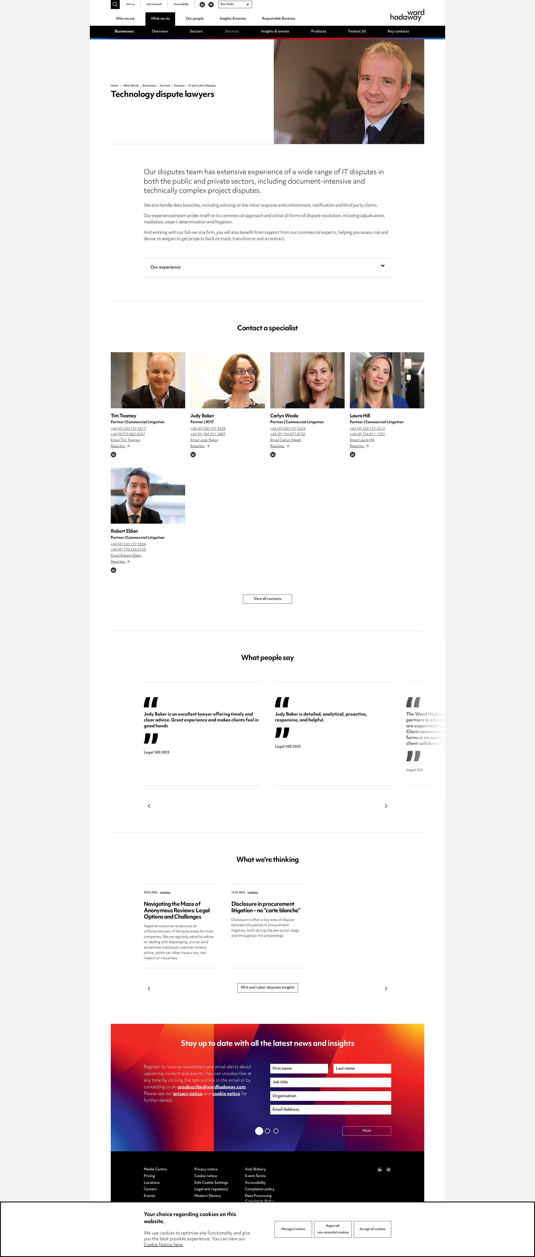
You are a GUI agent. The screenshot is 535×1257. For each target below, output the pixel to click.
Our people (195, 18)
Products (318, 31)
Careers (150, 1189)
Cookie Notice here (163, 1245)
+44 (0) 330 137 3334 (287, 429)
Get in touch (154, 4)
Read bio (118, 446)
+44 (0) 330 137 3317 (128, 429)
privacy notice (188, 1094)
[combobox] (235, 4)
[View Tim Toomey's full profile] (148, 380)
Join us (130, 4)
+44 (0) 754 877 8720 (287, 434)
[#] (115, 4)
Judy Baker (202, 416)
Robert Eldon (124, 531)
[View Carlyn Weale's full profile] (307, 380)
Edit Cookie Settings (211, 1182)
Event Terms (255, 1176)
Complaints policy (259, 1189)
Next (386, 806)
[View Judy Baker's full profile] (227, 380)
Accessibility (181, 4)
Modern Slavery (207, 1196)
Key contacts (398, 31)
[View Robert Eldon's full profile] (148, 496)
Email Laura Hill (362, 440)
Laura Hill (360, 416)
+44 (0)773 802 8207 (128, 434)
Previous (149, 806)
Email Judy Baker (204, 440)
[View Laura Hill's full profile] (387, 380)
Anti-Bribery (255, 1169)
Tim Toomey (123, 416)
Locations (152, 1182)
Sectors (196, 31)
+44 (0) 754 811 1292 (367, 434)
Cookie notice (205, 1176)
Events (149, 1196)
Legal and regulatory (211, 1189)
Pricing (149, 1176)
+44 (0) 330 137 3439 (207, 429)
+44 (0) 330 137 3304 (128, 544)
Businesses (149, 86)
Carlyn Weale (284, 416)
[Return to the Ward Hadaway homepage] (407, 15)
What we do (160, 18)
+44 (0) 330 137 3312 (367, 429)
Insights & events (233, 18)
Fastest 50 (357, 31)
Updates (165, 893)
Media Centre (155, 1169)
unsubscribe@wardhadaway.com (211, 1087)
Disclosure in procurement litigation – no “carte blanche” (266, 907)
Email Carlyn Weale (285, 440)
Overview (160, 31)
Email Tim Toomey (125, 440)
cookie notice (226, 1094)
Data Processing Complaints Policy (259, 1199)
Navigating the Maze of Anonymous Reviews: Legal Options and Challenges (177, 911)
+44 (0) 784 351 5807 (207, 434)
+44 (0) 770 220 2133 (128, 549)
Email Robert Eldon (126, 555)
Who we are (125, 18)
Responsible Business (278, 18)
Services (232, 31)
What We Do (131, 86)
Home (114, 86)
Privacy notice (206, 1169)
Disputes (179, 86)
